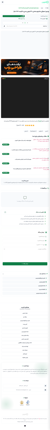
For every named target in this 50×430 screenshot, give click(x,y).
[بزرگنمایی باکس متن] (4, 249)
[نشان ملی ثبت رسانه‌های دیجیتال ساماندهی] (22, 403)
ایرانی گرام (25, 354)
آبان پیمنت (25, 324)
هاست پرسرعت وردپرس (40, 293)
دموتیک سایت (25, 350)
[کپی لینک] (4, 26)
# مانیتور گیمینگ (33, 131)
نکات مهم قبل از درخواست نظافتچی (25, 343)
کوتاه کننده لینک (25, 346)
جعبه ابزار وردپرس (41, 286)
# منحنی (26, 131)
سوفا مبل (25, 317)
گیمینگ (39, 121)
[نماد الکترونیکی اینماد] (27, 403)
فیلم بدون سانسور (25, 339)
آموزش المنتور (25, 328)
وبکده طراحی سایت (25, 335)
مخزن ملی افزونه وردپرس (40, 278)
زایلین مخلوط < (25, 357)
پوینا (39, 418)
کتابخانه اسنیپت (42, 289)
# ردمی (46, 131)
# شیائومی (41, 131)
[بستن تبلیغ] (3, 61)
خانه (46, 8)
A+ (22, 23)
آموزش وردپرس (42, 282)
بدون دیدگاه (20, 18)
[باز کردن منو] (2, 2)
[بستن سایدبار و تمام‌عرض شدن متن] (3, 274)
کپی (46, 78)
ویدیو (42, 8)
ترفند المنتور (25, 313)
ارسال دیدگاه (25, 264)
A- (27, 23)
